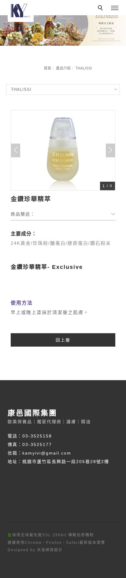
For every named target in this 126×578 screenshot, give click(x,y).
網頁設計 (54, 550)
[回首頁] (21, 11)
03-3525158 (37, 436)
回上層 (63, 339)
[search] (101, 8)
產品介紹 (63, 68)
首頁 (47, 68)
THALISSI (84, 68)
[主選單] (114, 8)
